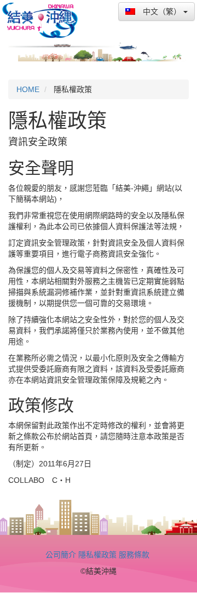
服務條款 (134, 554)
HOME (27, 89)
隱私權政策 (97, 554)
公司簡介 (60, 554)
